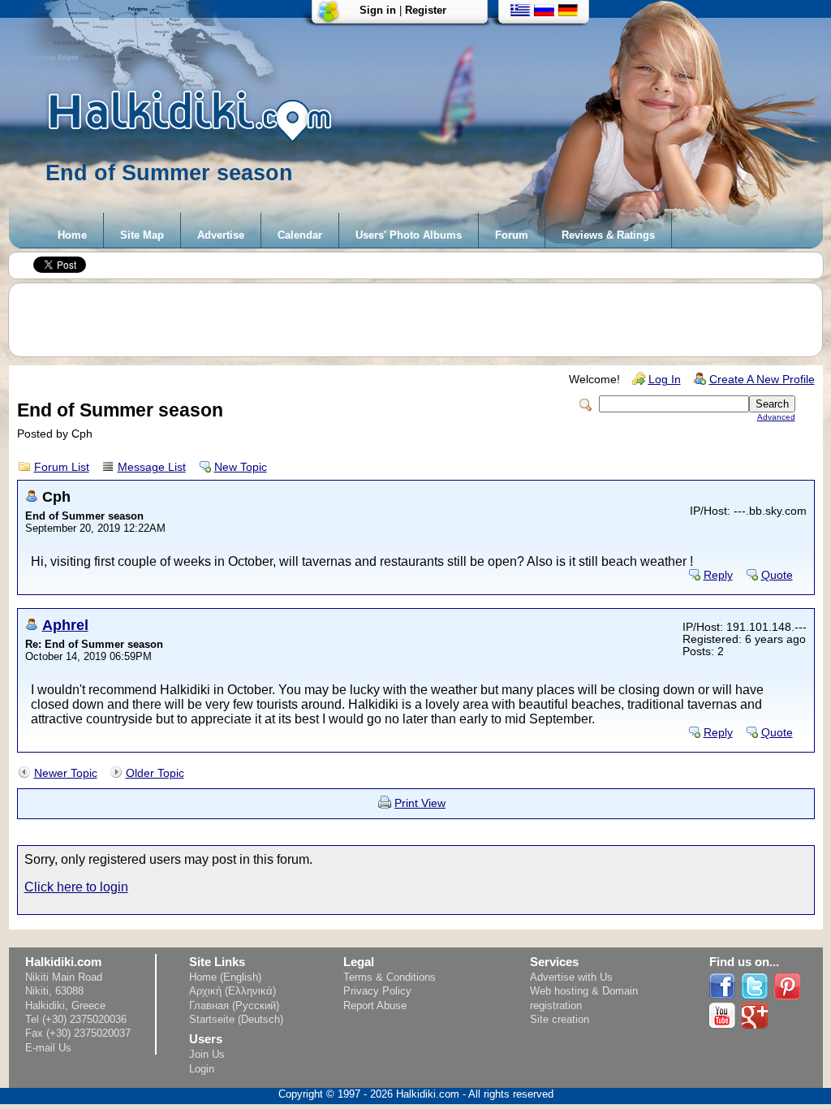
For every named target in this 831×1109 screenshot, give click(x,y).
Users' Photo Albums (408, 235)
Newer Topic (65, 773)
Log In (664, 379)
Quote (777, 575)
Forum (511, 235)
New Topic (240, 467)
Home (72, 235)
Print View (420, 803)
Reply (718, 575)
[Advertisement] (423, 319)
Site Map (142, 235)
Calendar (300, 235)
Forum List (61, 467)
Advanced (776, 416)
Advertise (220, 235)
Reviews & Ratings (608, 235)
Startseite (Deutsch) (236, 1019)
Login (201, 1069)
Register (425, 10)
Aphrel (65, 624)
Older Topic (155, 773)
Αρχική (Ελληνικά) (232, 991)
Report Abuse (375, 1005)
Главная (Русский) (234, 1005)
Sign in (378, 10)
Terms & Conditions (389, 977)
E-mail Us (48, 1048)
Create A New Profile (762, 379)
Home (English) (225, 977)
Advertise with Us (571, 977)
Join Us (207, 1054)
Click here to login (76, 887)
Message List (152, 467)
